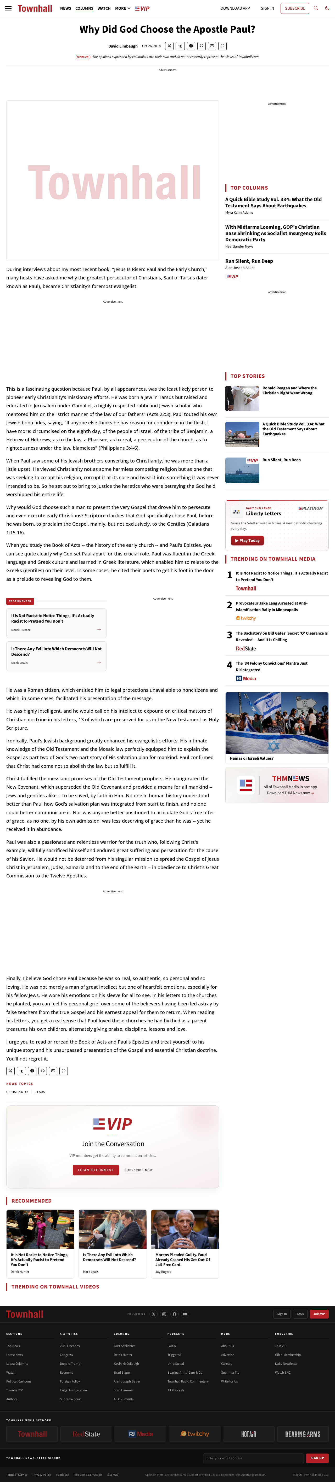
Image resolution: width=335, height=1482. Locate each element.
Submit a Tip (230, 1372)
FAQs (300, 1314)
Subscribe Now (139, 1170)
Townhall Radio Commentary (188, 1381)
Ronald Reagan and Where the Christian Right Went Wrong (290, 391)
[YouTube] (185, 1314)
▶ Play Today (247, 540)
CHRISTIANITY (17, 1092)
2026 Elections (70, 1346)
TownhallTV (14, 1390)
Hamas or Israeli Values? (251, 758)
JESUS (40, 1092)
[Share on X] (169, 46)
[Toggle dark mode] (327, 8)
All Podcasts (176, 1390)
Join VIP (319, 1314)
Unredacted (176, 1363)
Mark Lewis (90, 1271)
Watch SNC (283, 1372)
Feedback (62, 1475)
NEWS (65, 8)
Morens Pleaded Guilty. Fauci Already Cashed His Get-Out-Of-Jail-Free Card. (183, 1260)
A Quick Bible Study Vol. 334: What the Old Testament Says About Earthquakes (273, 202)
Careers (226, 1363)
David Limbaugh (123, 46)
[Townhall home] (24, 1314)
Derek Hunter (20, 1271)
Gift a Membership (288, 1354)
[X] (153, 1314)
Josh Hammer (124, 1390)
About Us (227, 1346)
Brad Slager (122, 1372)
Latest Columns (17, 1363)
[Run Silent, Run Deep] (242, 470)
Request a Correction (88, 1475)
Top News (13, 1346)
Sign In (282, 1314)
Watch (10, 1372)
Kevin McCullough (126, 1363)
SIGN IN (267, 8)
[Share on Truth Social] (180, 46)
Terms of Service (16, 1475)
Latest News (14, 1354)
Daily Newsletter (286, 1363)
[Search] (315, 8)
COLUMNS (84, 8)
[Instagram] (164, 1314)
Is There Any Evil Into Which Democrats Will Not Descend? (109, 1257)
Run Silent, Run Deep (249, 261)
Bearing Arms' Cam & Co (185, 1372)
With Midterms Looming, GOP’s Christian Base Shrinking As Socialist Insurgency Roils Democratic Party (275, 233)
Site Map (113, 1475)
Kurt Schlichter (124, 1346)
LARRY (172, 1346)
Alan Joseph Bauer (127, 1381)
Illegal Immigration (73, 1390)
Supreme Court (70, 1399)
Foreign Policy (70, 1381)
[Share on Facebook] (191, 46)
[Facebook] (174, 1314)
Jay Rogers (163, 1271)
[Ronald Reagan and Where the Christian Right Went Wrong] (242, 398)
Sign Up (317, 1458)
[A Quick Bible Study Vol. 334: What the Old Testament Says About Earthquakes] (242, 434)
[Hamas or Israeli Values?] (277, 723)
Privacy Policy (42, 1475)
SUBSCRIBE (295, 8)
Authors (11, 1399)
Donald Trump (70, 1363)
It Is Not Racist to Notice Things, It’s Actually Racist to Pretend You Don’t (40, 1260)
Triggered (174, 1354)
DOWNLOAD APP (235, 8)
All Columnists (123, 1399)
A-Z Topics (69, 1334)
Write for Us (229, 1381)
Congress (66, 1354)
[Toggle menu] (8, 8)
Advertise (227, 1354)
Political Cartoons (18, 1381)
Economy (66, 1372)
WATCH (104, 8)
